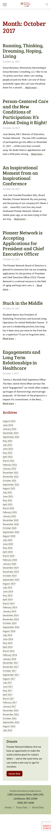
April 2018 (8, 647)
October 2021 (9, 480)
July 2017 (7, 682)
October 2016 (9, 718)
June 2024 (8, 425)
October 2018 (9, 623)
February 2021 (10, 512)
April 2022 (8, 456)
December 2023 (10, 432)
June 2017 (8, 686)
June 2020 (8, 544)
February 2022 (10, 464)
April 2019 (8, 599)
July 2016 (7, 730)
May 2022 (7, 452)
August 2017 (9, 678)
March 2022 (8, 460)
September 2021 (11, 484)
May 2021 (7, 500)
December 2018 (10, 615)
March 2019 (8, 603)
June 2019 (8, 591)
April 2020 (8, 551)
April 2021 (8, 504)
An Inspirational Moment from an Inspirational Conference (20, 175)
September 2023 (11, 436)
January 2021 (9, 516)
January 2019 (9, 611)
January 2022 (9, 468)
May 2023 (7, 440)
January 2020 (9, 563)
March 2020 (8, 555)
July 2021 (7, 492)
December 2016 (10, 710)
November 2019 (11, 571)
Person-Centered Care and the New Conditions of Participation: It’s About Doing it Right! (25, 112)
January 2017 (9, 706)
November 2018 (11, 619)
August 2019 (9, 583)
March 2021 (8, 508)
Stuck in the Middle (23, 303)
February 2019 (10, 607)
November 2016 (11, 714)
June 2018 (8, 639)
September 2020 (11, 532)
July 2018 (7, 635)
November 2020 (11, 524)
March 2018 (8, 650)
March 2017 (8, 698)
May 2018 (7, 643)
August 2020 (9, 536)
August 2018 (9, 631)
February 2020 (10, 559)
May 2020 (7, 547)
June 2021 (8, 496)
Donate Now (14, 773)
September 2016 (11, 722)
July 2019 (7, 587)
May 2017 (7, 690)
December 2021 (10, 472)
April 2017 (8, 694)
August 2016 (9, 726)
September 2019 (11, 579)
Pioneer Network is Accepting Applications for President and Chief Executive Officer (23, 243)
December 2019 (10, 567)
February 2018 (10, 654)
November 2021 (11, 476)
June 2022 (8, 448)
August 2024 (9, 421)
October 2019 (9, 575)
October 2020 (9, 528)
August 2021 (9, 488)
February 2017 (10, 702)
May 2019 (7, 595)
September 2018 (11, 627)
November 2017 (11, 666)
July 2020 (7, 540)
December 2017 (10, 662)
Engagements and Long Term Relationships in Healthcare (21, 360)
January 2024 (9, 428)
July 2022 (7, 444)
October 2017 (9, 670)
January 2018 (9, 658)
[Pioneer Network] (25, 4)
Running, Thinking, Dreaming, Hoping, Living (23, 50)
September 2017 (11, 674)
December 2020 (10, 520)
